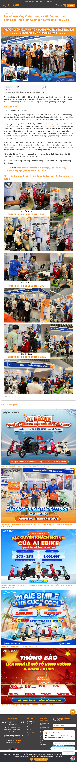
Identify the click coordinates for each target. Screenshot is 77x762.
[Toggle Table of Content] (43, 87)
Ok (31, 759)
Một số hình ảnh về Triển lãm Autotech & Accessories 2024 (25, 92)
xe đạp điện (49, 126)
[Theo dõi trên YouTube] (16, 750)
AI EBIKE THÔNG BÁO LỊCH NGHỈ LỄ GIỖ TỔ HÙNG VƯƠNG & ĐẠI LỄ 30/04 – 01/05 (27, 705)
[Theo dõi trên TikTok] (12, 750)
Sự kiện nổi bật (9, 13)
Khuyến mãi (30, 727)
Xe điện (28, 119)
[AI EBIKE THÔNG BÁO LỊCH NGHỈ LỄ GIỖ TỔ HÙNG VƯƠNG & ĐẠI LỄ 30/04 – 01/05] (38, 676)
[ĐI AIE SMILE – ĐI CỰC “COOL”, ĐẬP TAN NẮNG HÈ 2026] (38, 617)
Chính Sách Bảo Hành (44, 727)
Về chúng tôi (30, 721)
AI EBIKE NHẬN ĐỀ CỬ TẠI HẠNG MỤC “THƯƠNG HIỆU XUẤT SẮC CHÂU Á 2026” (26, 466)
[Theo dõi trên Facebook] (9, 750)
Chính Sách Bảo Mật (44, 723)
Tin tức (29, 729)
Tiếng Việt (47, 1)
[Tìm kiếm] (60, 5)
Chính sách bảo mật (41, 759)
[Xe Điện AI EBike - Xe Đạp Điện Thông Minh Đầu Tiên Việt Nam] (10, 5)
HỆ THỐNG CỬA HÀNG (37, 1)
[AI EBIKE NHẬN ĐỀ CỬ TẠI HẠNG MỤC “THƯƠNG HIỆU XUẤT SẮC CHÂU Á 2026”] (38, 437)
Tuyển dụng (30, 732)
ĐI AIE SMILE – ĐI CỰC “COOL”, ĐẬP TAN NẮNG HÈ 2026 (19, 646)
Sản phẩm (30, 724)
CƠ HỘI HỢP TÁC (27, 1)
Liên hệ (29, 735)
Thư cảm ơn (9, 90)
